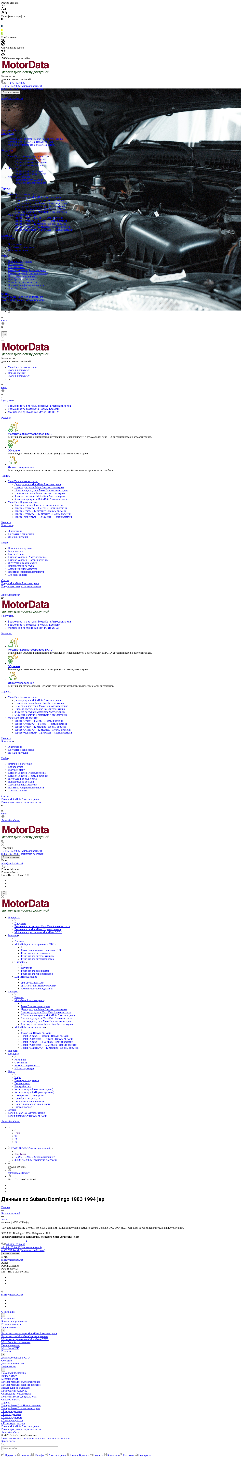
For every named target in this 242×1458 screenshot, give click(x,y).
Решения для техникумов (28, 171)
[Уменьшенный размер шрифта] (2, 5)
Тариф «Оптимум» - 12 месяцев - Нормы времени (42, 226)
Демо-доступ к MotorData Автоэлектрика (37, 197)
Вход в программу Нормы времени (23, 300)
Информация (8, 1366)
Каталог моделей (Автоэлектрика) (27, 270)
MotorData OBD (10, 1348)
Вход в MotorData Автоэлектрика (22, 297)
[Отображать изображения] (3, 40)
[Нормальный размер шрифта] (3, 9)
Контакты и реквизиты (21, 247)
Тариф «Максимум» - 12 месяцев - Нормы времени (43, 229)
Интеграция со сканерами (22, 276)
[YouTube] (9, 311)
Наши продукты (10, 1327)
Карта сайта (8, 1441)
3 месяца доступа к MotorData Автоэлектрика (40, 209)
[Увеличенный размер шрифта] (4, 13)
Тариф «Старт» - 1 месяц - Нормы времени (38, 217)
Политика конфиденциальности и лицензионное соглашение (35, 1438)
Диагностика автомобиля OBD (31, 179)
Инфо (4, 255)
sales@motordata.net (12, 98)
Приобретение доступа (21, 279)
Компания (7, 238)
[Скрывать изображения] (3, 44)
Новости (6, 235)
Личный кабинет (10, 130)
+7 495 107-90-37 (15, 83)
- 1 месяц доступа (11, 1414)
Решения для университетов (30, 174)
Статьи (5, 293)
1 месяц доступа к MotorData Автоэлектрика (39, 200)
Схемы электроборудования (30, 182)
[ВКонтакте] (9, 305)
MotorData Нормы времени (23, 214)
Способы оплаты (17, 288)
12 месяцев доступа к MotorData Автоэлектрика (41, 203)
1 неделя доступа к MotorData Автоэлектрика (39, 206)
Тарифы (6, 188)
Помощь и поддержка (20, 261)
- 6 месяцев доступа (12, 1420)
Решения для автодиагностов (30, 165)
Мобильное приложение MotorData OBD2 (31, 144)
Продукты (7, 133)
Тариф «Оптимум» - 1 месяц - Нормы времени (40, 220)
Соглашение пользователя (22, 282)
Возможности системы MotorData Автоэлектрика (35, 138)
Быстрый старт (16, 267)
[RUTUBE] (9, 308)
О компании (15, 244)
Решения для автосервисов (29, 159)
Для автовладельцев (19, 176)
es (5, 320)
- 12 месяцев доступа (13, 1423)
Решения (7, 150)
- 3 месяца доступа (11, 1417)
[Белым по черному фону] (2, 23)
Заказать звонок (11, 92)
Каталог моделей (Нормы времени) (28, 273)
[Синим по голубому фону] (2, 27)
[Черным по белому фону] (2, 20)
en (2, 320)
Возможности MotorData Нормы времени (31, 141)
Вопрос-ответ (15, 264)
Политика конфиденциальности (26, 285)
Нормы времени (10, 1345)
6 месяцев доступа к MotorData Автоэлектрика (40, 212)
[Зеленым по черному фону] (2, 34)
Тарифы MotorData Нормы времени (21, 1405)
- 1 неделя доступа (11, 1411)
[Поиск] (4, 333)
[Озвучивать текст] (3, 51)
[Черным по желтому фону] (2, 30)
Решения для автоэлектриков (30, 162)
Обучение (14, 168)
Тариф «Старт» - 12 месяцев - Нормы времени (40, 223)
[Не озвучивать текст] (3, 55)
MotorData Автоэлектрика (23, 194)
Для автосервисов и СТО (15, 1357)
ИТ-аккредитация (18, 250)
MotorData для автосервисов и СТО (28, 156)
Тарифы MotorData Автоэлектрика (20, 1408)
